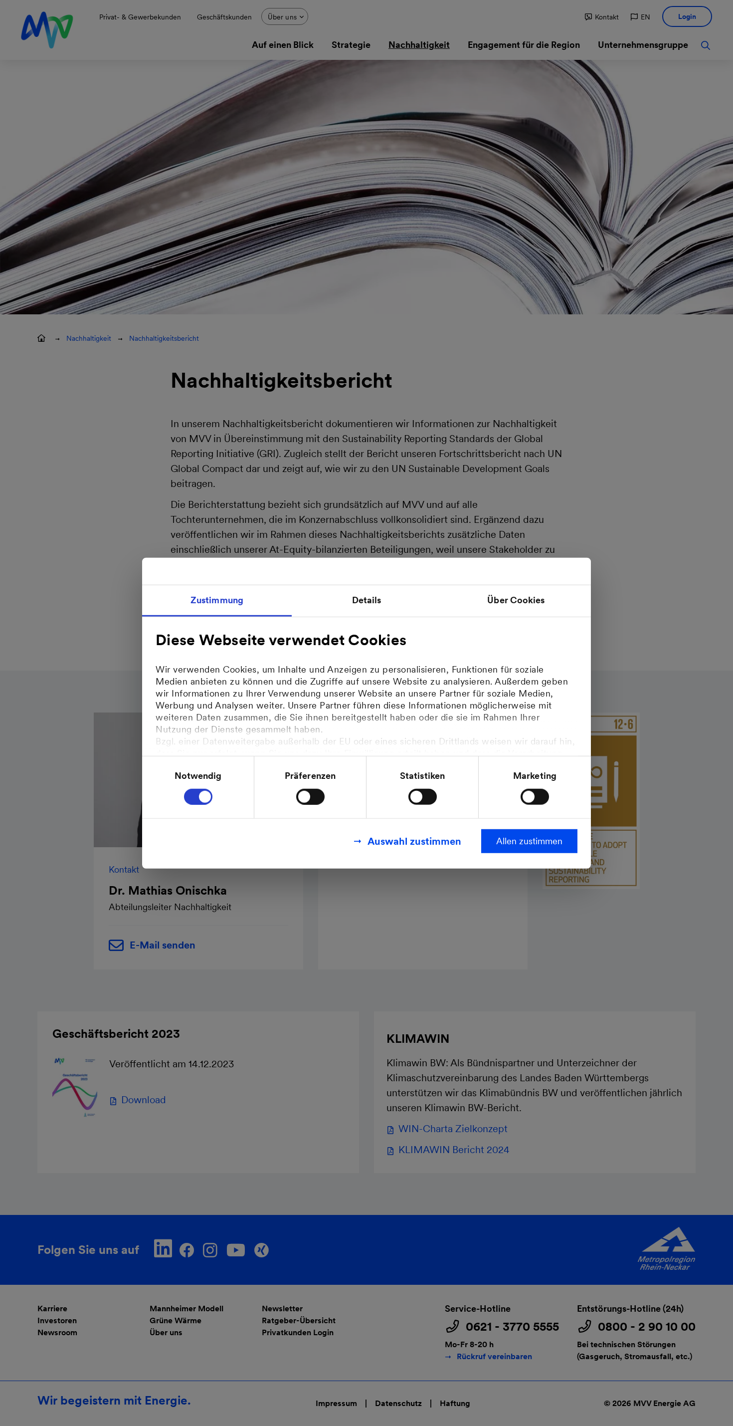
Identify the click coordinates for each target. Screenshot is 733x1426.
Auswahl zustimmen (414, 841)
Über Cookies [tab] (516, 600)
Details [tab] (366, 600)
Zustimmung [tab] (216, 600)
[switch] (310, 796)
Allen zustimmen (529, 840)
